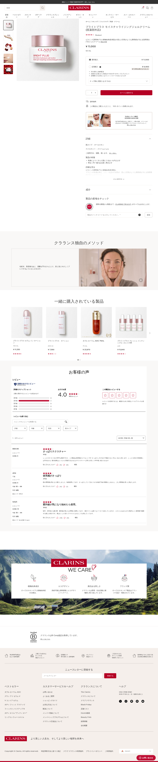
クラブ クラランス (87, 700)
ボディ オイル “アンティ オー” (16, 713)
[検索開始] (42, 7)
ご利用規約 (109, 751)
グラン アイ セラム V (12, 696)
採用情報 (84, 721)
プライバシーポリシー (94, 751)
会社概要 (84, 725)
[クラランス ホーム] (79, 8)
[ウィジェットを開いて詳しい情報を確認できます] (146, 758)
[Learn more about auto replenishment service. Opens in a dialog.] (100, 67)
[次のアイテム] (150, 333)
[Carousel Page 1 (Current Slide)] (78, 359)
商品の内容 (104, 42)
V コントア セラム (11, 700)
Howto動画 (85, 713)
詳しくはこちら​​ (131, 125)
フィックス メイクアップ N (15, 709)
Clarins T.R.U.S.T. (123, 204)
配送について (48, 709)
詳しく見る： (113, 153)
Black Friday (86, 705)
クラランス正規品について (52, 721)
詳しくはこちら (45, 639)
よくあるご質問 (48, 696)
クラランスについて (88, 696)
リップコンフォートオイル (14, 717)
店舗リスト (85, 709)
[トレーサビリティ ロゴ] (89, 206)
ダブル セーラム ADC (13, 692)
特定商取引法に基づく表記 (51, 751)
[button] (8, 25)
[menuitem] (142, 7)
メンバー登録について (51, 713)
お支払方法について (50, 705)
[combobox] (119, 81)
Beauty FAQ (86, 717)
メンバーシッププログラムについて (56, 717)
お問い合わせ (48, 692)
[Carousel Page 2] (79, 359)
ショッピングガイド (50, 700)
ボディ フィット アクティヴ (15, 705)
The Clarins (85, 692)
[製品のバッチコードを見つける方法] (139, 214)
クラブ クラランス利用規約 (73, 751)
